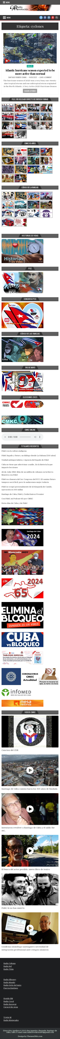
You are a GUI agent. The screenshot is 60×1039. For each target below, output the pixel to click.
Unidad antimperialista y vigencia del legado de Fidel (25, 460)
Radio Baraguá (9, 1004)
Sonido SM (8, 998)
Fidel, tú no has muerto (13, 908)
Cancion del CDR (10, 750)
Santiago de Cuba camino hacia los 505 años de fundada (29, 789)
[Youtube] (52, 17)
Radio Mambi (9, 982)
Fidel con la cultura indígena (14, 451)
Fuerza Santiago (10, 988)
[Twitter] (41, 17)
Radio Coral (8, 1001)
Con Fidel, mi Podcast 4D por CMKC (17, 499)
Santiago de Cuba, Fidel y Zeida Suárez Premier (23, 494)
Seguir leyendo (30, 90)
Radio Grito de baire (12, 985)
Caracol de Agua (10, 1007)
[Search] (56, 17)
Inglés (30, 66)
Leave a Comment (45, 77)
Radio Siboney (9, 980)
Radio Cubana (9, 963)
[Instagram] (49, 17)
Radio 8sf (7, 966)
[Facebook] (45, 17)
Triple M (7, 1017)
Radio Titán (8, 969)
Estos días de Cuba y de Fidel (14, 503)
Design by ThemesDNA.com (30, 1036)
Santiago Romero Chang (17, 77)
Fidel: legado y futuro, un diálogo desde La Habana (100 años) (29, 456)
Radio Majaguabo (11, 1020)
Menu (8, 2)
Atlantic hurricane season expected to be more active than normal (30, 71)
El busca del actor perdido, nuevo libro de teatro (26, 869)
